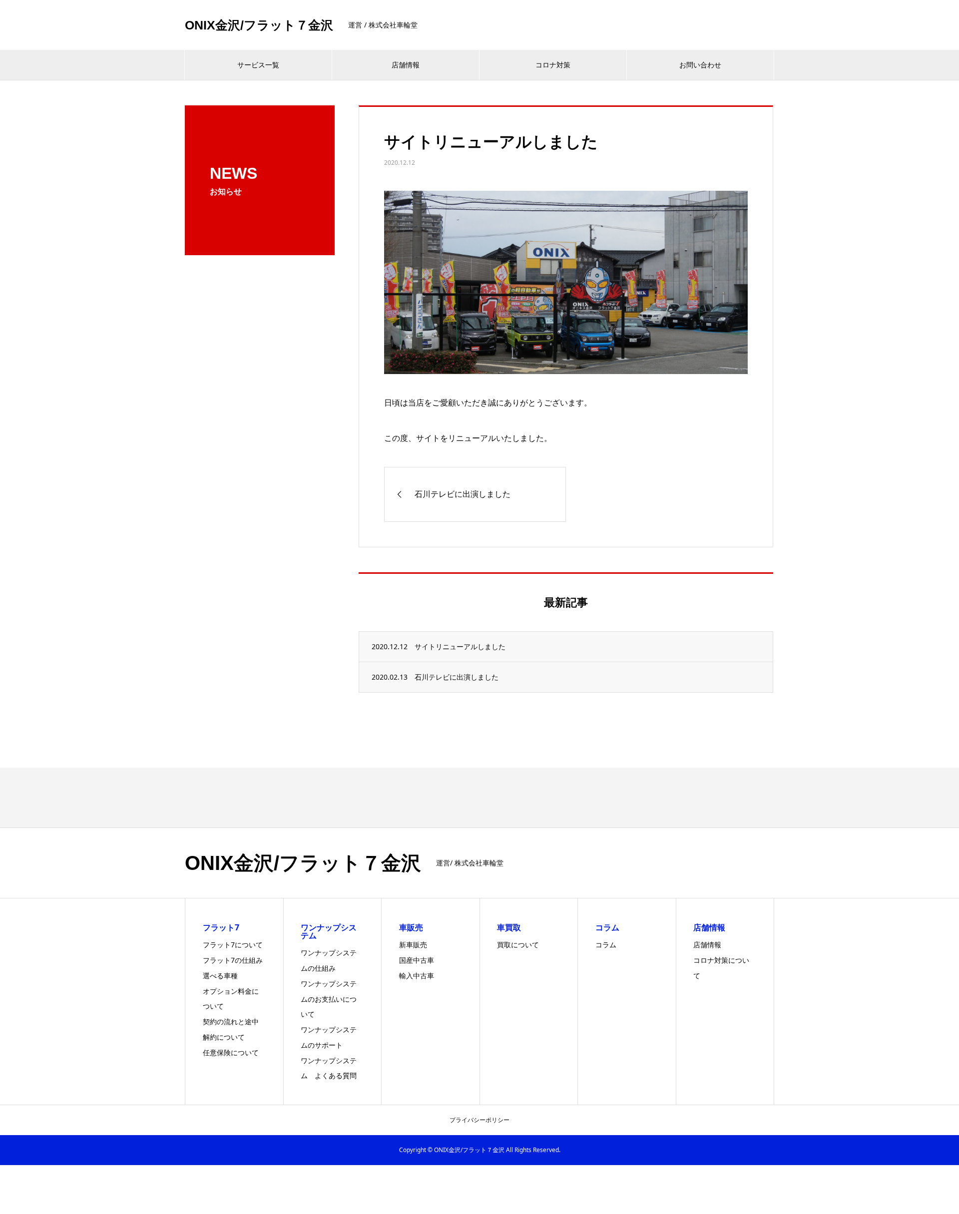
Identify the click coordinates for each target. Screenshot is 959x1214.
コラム (605, 944)
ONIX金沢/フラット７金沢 (259, 25)
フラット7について (233, 944)
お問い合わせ (700, 64)
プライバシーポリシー (479, 1120)
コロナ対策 (552, 64)
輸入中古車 (416, 975)
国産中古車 (416, 960)
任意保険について (231, 1052)
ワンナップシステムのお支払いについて (329, 999)
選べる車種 (220, 975)
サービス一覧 (258, 64)
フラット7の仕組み (233, 960)
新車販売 (413, 944)
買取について (518, 944)
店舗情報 (406, 64)
